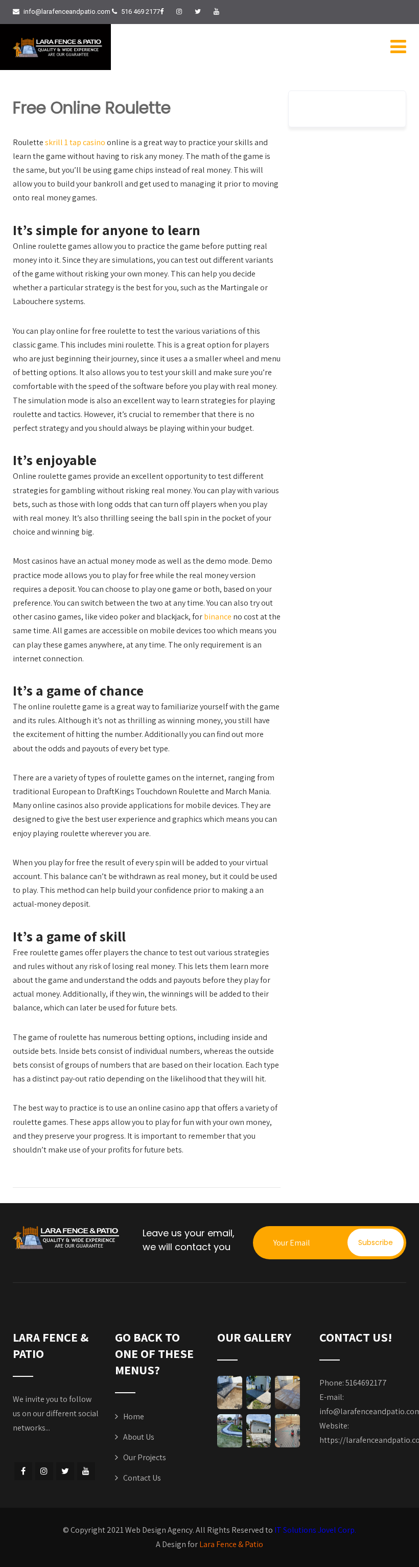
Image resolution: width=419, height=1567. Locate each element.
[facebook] (162, 11)
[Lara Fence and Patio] (58, 47)
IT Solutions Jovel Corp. (315, 1530)
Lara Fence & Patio (231, 1544)
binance (217, 616)
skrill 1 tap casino (75, 142)
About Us (138, 1437)
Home (133, 1416)
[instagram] (179, 11)
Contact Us (142, 1477)
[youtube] (216, 11)
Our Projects (144, 1457)
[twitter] (198, 11)
